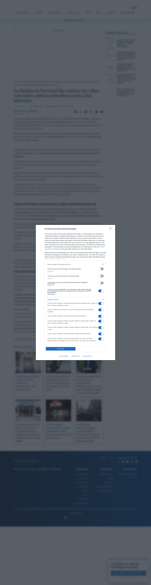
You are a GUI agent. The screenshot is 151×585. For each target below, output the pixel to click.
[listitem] (75, 264)
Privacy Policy (87, 356)
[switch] (101, 268)
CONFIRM (61, 349)
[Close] (111, 229)
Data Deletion (63, 356)
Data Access (75, 356)
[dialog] (75, 292)
